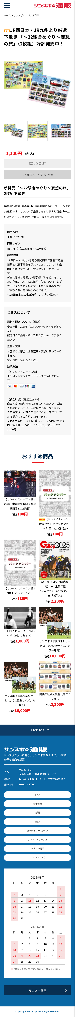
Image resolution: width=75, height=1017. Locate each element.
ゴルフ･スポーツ (37, 857)
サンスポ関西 (38, 990)
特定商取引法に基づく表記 (22, 360)
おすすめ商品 (37, 848)
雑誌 (37, 821)
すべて (37, 794)
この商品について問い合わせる (37, 174)
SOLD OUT (37, 163)
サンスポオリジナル (37, 839)
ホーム (7, 15)
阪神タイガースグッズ (37, 830)
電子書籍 (37, 803)
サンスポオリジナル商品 (26, 15)
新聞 (37, 812)
